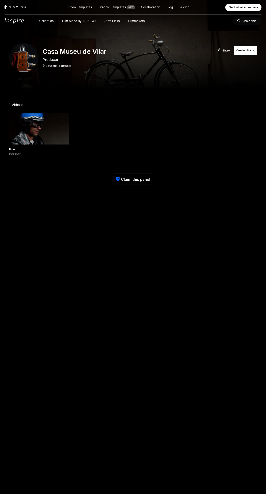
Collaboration (150, 7)
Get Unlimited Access (243, 7)
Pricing (184, 7)
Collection (46, 21)
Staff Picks (112, 21)
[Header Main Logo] (15, 7)
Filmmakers (136, 21)
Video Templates (79, 7)
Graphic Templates (112, 7)
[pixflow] (15, 21)
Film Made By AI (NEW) (79, 21)
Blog (170, 7)
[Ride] (39, 128)
